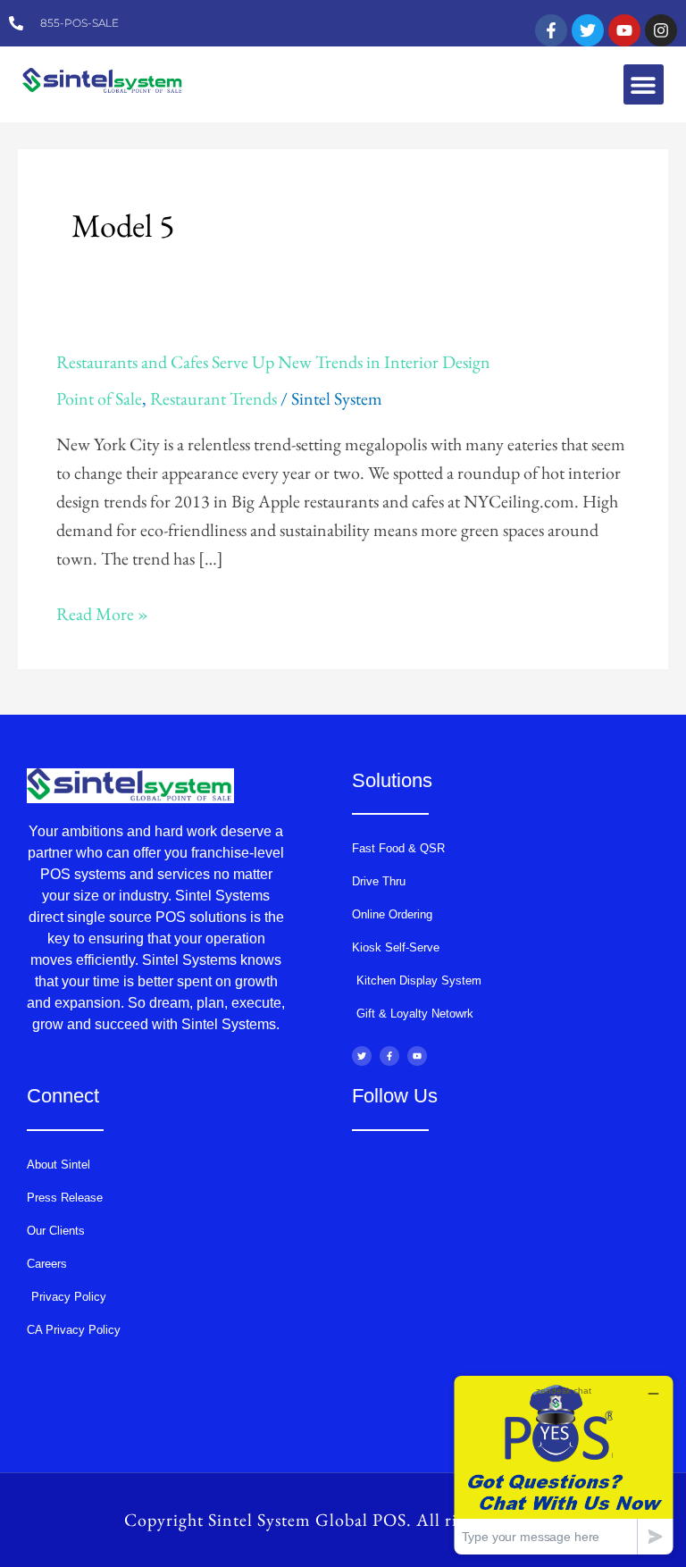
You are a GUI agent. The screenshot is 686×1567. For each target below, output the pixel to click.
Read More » (102, 612)
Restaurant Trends (213, 398)
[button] (643, 84)
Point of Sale (99, 398)
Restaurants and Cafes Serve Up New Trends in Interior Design (273, 361)
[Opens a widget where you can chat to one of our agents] (564, 1465)
